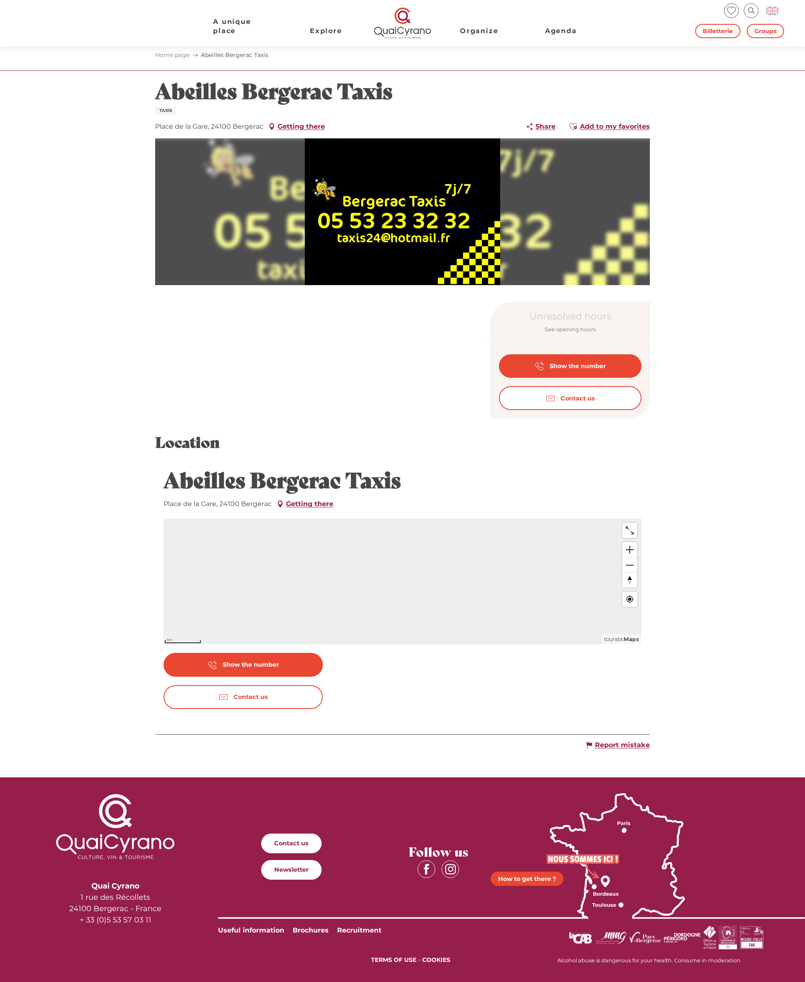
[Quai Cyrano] (402, 23)
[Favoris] (732, 10)
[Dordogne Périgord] (682, 937)
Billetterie (718, 31)
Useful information (251, 930)
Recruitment (359, 930)
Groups (765, 31)
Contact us (291, 843)
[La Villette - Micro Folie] (751, 937)
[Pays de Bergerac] (645, 937)
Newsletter (291, 869)
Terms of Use (393, 960)
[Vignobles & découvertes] (728, 937)
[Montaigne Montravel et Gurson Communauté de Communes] (611, 937)
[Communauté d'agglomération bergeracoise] (580, 937)
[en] (773, 11)
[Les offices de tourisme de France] (710, 937)
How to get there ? (527, 878)
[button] (751, 10)
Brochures (311, 930)
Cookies (436, 960)
